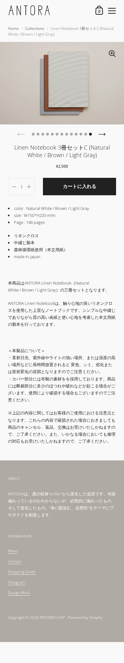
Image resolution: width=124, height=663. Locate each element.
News (13, 550)
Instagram (16, 582)
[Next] (103, 132)
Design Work (19, 592)
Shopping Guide (22, 571)
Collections (34, 28)
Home (13, 28)
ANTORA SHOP (52, 617)
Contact (14, 561)
